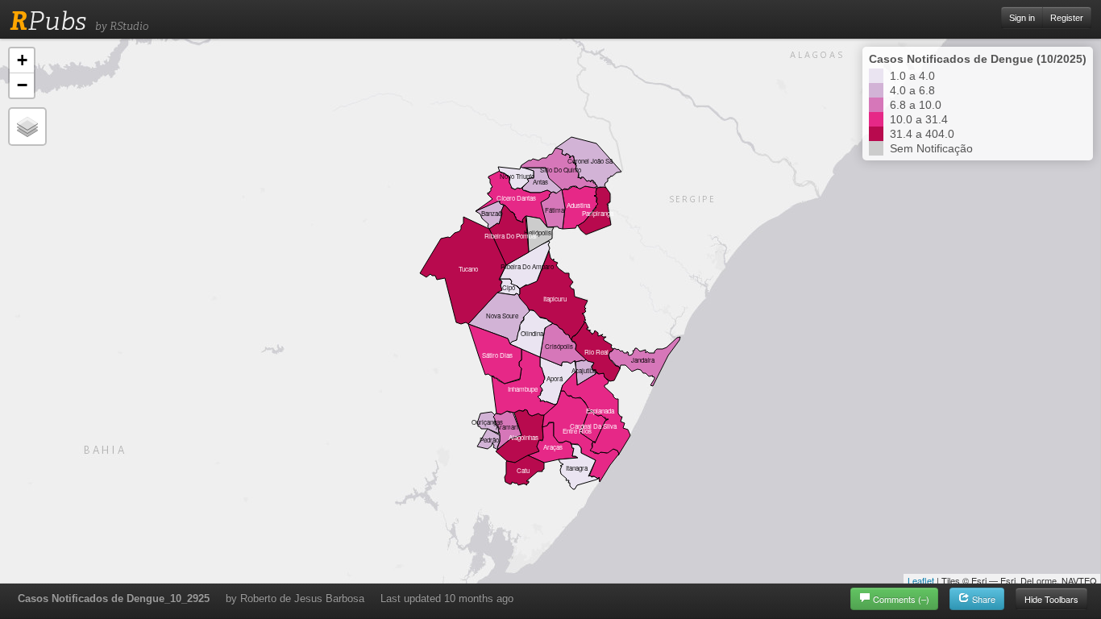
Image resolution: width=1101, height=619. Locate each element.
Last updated (446, 598)
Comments (901, 598)
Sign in (1022, 18)
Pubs (48, 21)
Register (1066, 18)
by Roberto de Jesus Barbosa (295, 598)
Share (982, 598)
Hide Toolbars (1051, 598)
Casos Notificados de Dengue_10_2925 (114, 598)
